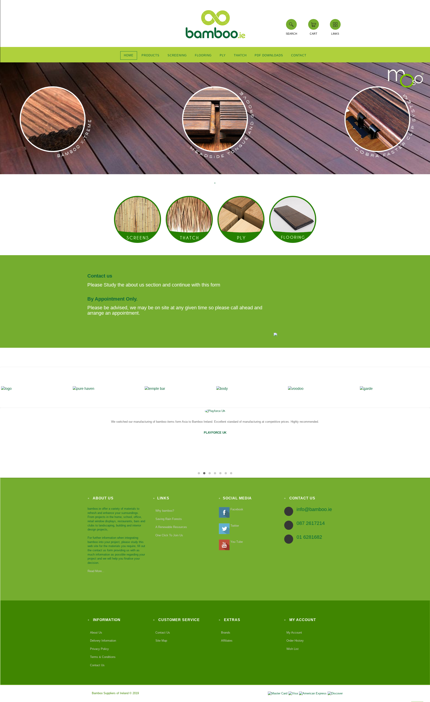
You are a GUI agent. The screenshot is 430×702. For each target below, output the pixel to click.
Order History (295, 640)
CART (313, 33)
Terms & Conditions (103, 657)
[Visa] (293, 693)
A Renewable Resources (171, 527)
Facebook (236, 509)
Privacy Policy (99, 649)
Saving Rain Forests (168, 519)
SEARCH (291, 33)
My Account (294, 632)
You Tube (236, 541)
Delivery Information (103, 640)
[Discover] (335, 693)
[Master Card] (277, 693)
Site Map (161, 640)
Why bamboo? (164, 510)
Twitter (234, 525)
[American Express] (313, 693)
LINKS (335, 33)
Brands (225, 632)
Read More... (96, 571)
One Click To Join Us (169, 535)
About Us (96, 632)
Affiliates (226, 640)
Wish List (292, 649)
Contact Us (97, 665)
